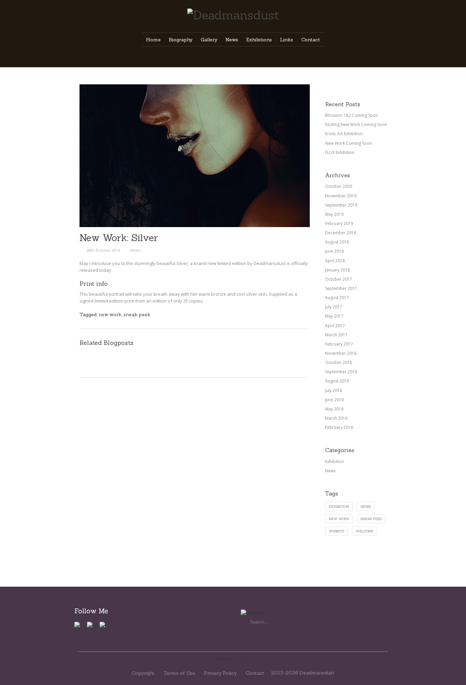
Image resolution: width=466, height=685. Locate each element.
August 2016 (337, 381)
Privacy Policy (220, 673)
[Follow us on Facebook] (79, 627)
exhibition (339, 506)
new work (110, 314)
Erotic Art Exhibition (344, 134)
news (366, 506)
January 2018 (337, 270)
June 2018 (334, 251)
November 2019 (340, 196)
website (336, 531)
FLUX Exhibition (339, 152)
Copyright (143, 673)
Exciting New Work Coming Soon (356, 124)
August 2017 (337, 297)
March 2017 (336, 335)
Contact (255, 673)
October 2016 (338, 362)
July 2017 (333, 307)
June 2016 (334, 400)
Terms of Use (179, 673)
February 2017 (339, 344)
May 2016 (334, 409)
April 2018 (335, 261)
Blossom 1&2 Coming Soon (351, 115)
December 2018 (340, 233)
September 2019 (341, 205)
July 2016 (333, 390)
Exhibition (334, 461)
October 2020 (338, 186)
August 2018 (337, 242)
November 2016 (340, 353)
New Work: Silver (118, 238)
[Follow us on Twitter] (92, 627)
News (135, 250)
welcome (364, 531)
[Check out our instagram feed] (105, 627)
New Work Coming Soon (348, 143)
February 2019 (339, 223)
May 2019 (334, 214)
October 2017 (338, 279)
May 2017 (334, 316)
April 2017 (335, 325)
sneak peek (136, 314)
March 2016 (336, 418)
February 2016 (339, 427)
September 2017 (341, 288)
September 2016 (341, 372)
